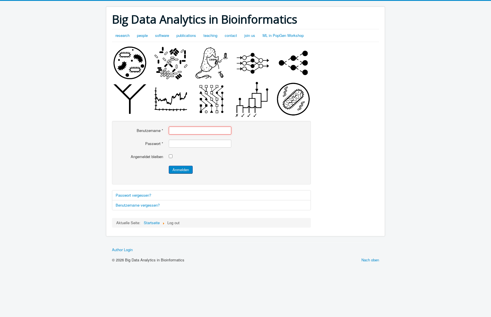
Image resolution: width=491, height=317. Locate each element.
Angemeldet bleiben (147, 156)
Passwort (154, 143)
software (162, 35)
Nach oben (370, 260)
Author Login (122, 249)
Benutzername (150, 130)
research (122, 35)
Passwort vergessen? (133, 195)
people (142, 35)
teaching (210, 35)
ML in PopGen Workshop (283, 35)
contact (231, 35)
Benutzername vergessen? (138, 205)
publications (186, 35)
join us (249, 35)
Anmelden (180, 169)
